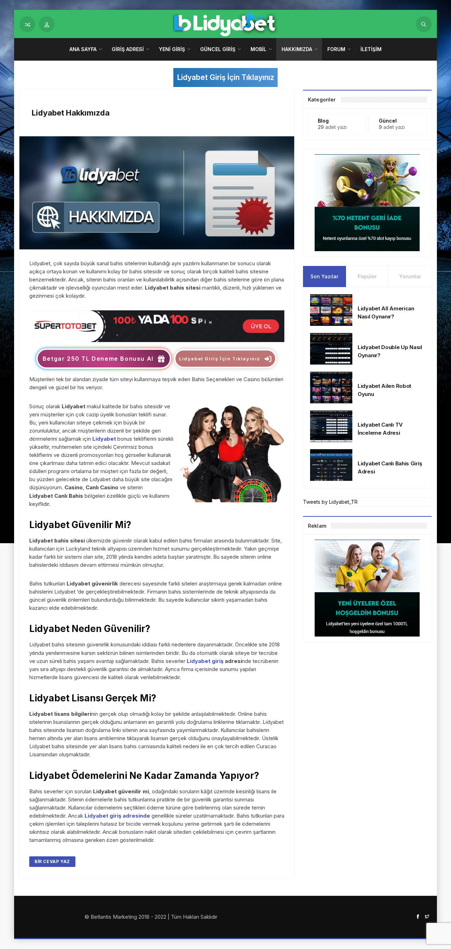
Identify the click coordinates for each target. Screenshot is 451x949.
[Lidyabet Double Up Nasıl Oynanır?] (331, 348)
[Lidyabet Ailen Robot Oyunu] (331, 387)
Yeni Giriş (172, 49)
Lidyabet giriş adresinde (117, 815)
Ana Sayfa (83, 49)
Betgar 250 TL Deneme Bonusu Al (98, 358)
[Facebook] (418, 916)
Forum (336, 49)
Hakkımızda (297, 49)
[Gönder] (424, 24)
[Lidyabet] (156, 326)
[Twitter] (427, 916)
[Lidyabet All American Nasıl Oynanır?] (331, 309)
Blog (323, 121)
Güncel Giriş (217, 49)
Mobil (258, 49)
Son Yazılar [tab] (324, 276)
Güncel (388, 121)
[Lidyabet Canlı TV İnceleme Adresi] (331, 426)
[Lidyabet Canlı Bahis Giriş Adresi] (331, 464)
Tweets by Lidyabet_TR (330, 502)
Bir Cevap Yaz (52, 861)
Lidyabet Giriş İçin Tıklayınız (225, 77)
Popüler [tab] (367, 276)
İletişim (371, 49)
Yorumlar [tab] (410, 276)
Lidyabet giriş (205, 661)
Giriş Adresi (128, 49)
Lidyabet (104, 438)
